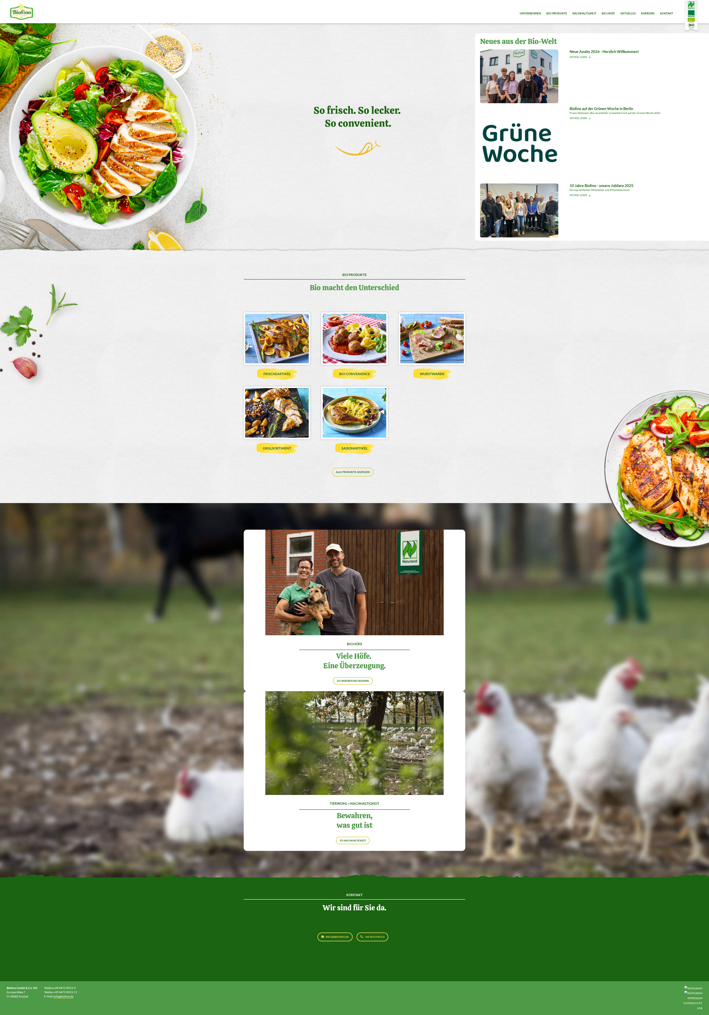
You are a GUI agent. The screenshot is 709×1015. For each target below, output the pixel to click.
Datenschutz (693, 1003)
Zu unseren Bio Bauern (353, 680)
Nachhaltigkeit (584, 13)
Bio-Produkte (556, 13)
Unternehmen (530, 13)
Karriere (648, 13)
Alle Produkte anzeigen (353, 472)
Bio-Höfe (608, 13)
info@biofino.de (337, 936)
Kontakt (666, 13)
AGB (699, 1008)
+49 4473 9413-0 (374, 936)
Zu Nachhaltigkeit (353, 840)
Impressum (695, 998)
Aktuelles (628, 13)
